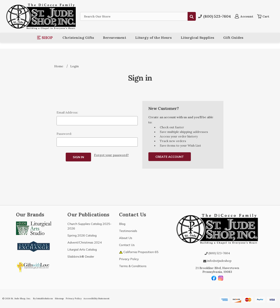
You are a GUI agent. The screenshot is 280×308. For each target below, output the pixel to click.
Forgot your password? (111, 155)
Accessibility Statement (96, 298)
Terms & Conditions (132, 266)
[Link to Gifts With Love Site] (33, 266)
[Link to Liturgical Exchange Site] (33, 246)
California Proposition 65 (140, 252)
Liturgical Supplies (197, 37)
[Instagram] (221, 278)
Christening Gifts (78, 37)
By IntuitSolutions (43, 298)
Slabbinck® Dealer (80, 256)
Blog (122, 224)
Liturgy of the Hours (153, 37)
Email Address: (67, 112)
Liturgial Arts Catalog (82, 249)
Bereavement (114, 37)
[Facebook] (214, 278)
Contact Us (127, 245)
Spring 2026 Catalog (82, 235)
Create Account (169, 157)
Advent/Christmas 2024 (84, 242)
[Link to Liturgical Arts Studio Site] (33, 228)
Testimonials (128, 231)
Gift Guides (233, 37)
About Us (125, 238)
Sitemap (59, 298)
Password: (64, 134)
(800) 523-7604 (219, 253)
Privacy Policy (129, 259)
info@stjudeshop (218, 261)
